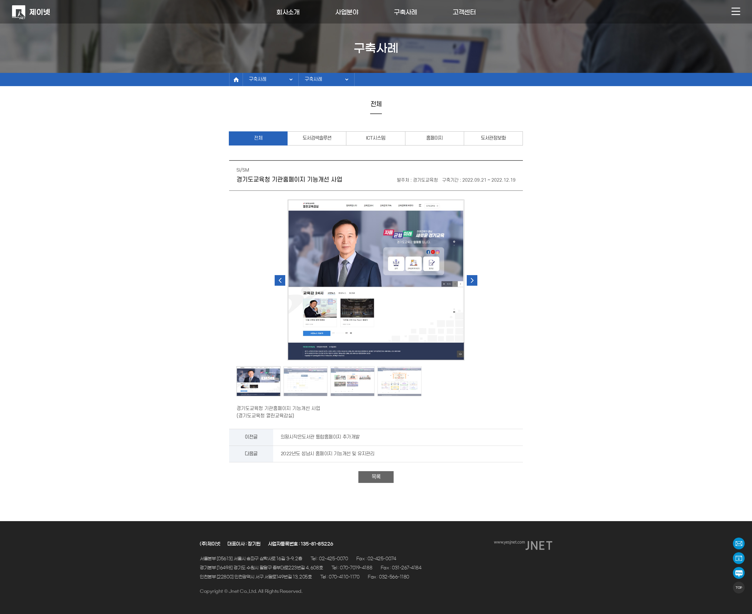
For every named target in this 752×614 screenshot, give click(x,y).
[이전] (280, 280)
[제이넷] (31, 12)
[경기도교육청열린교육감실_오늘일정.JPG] (305, 381)
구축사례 (257, 79)
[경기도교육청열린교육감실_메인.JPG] (258, 381)
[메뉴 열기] (735, 11)
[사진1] (376, 280)
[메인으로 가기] (236, 79)
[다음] (472, 280)
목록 (376, 477)
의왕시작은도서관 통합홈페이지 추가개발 (320, 437)
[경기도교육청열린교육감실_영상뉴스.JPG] (352, 381)
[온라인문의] (739, 543)
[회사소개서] (739, 558)
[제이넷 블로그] (739, 573)
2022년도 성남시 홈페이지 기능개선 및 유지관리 (328, 453)
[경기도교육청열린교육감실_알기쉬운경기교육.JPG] (399, 381)
